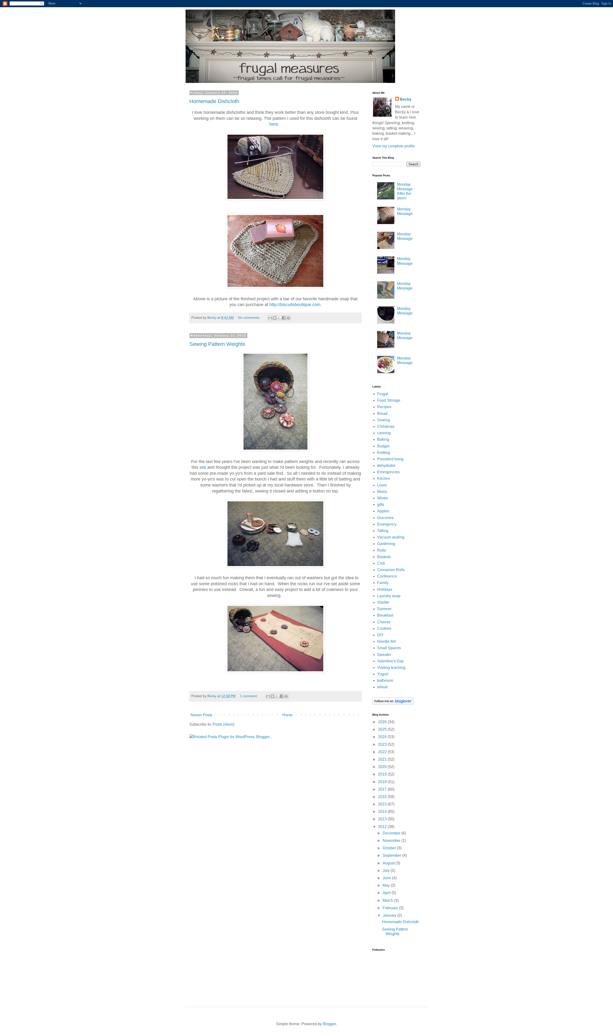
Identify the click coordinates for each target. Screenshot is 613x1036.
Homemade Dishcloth (214, 101)
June (387, 878)
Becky (405, 99)
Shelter (383, 602)
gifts (380, 505)
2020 (383, 767)
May (387, 885)
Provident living (390, 459)
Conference (387, 576)
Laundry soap (388, 596)
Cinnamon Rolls (391, 570)
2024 (383, 737)
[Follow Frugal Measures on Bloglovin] (393, 703)
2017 (383, 789)
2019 (383, 774)
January (390, 915)
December (392, 833)
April (387, 893)
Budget (383, 446)
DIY (380, 635)
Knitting (383, 453)
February (391, 908)
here (273, 124)
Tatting (382, 531)
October (390, 848)
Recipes (384, 407)
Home (287, 715)
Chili (381, 563)
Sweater (384, 655)
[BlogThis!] (274, 317)
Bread (382, 413)
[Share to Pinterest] (288, 317)
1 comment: (249, 696)
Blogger (329, 1024)
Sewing (383, 420)
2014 (383, 812)
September (392, 855)
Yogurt (382, 674)
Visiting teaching (391, 668)
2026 (383, 722)
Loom (382, 485)
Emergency (387, 524)
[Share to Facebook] (283, 317)
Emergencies (388, 472)
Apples (383, 511)
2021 (383, 759)
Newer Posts (201, 715)
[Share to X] (279, 317)
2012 (383, 827)
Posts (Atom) (223, 724)
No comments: (249, 317)
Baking (383, 439)
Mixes (382, 492)
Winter (382, 498)
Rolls (381, 550)
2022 (383, 752)
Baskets (384, 557)
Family (383, 583)
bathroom (385, 680)
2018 (383, 782)
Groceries (385, 518)
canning (384, 433)
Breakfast (385, 615)
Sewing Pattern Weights (217, 344)
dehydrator (386, 465)
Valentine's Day (390, 661)
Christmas (385, 426)
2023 (383, 744)
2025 (383, 729)
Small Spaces (389, 648)
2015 (383, 804)
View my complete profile (393, 146)
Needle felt (386, 641)
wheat (382, 687)
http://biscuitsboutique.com (294, 304)
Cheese (384, 622)
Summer (384, 609)
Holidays (384, 589)
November (392, 841)
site (202, 467)
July (387, 870)
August (389, 863)
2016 (383, 797)
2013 (383, 819)
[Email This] (270, 317)
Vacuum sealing (390, 537)
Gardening (386, 544)
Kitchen (383, 478)
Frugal (382, 394)
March (388, 900)
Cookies (384, 628)
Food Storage (388, 400)
